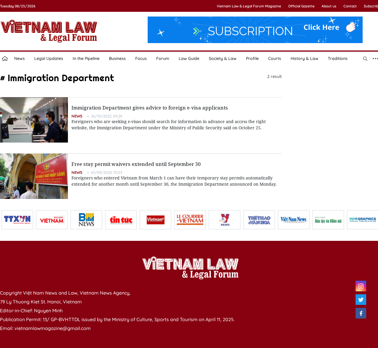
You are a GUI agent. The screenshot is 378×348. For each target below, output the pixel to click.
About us (329, 6)
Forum (162, 58)
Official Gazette (301, 6)
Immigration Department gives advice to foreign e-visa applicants (149, 107)
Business (117, 58)
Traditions (338, 58)
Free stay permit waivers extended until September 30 (136, 164)
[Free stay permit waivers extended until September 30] (34, 176)
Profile (252, 58)
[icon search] (365, 58)
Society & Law (223, 58)
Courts (274, 58)
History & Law (304, 58)
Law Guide (189, 58)
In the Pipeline (86, 58)
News (19, 58)
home (4, 58)
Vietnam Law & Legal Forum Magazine (249, 6)
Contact (350, 6)
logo (48, 31)
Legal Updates (48, 58)
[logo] (190, 268)
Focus (141, 58)
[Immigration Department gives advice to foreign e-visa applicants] (34, 120)
